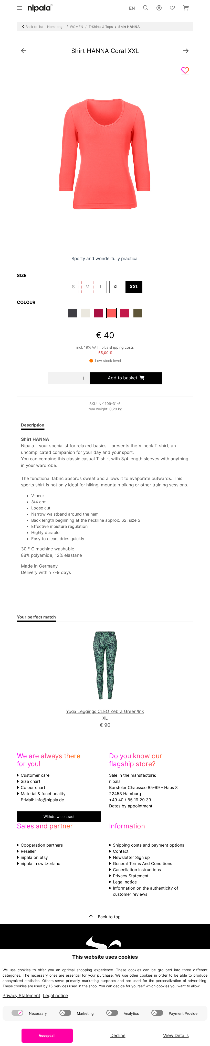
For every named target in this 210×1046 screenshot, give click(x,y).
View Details (176, 1035)
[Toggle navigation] (19, 6)
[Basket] (186, 8)
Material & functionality (43, 793)
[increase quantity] (83, 378)
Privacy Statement (131, 875)
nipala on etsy (34, 857)
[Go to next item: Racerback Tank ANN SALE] (186, 51)
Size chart (30, 781)
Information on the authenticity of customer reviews (145, 891)
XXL (136, 286)
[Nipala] (40, 8)
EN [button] (132, 8)
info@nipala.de (49, 799)
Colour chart (33, 787)
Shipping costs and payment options (148, 845)
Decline (117, 1035)
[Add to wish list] (185, 70)
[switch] (17, 1013)
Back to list (34, 27)
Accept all (47, 1035)
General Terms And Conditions (142, 863)
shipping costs (121, 347)
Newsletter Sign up (131, 857)
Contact (121, 851)
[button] (145, 8)
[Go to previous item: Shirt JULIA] (23, 51)
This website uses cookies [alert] (105, 957)
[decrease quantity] (53, 378)
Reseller (28, 851)
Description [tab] (32, 425)
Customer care (35, 775)
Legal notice (125, 881)
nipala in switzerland (40, 863)
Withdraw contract (59, 816)
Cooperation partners (42, 845)
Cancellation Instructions (137, 869)
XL (118, 286)
